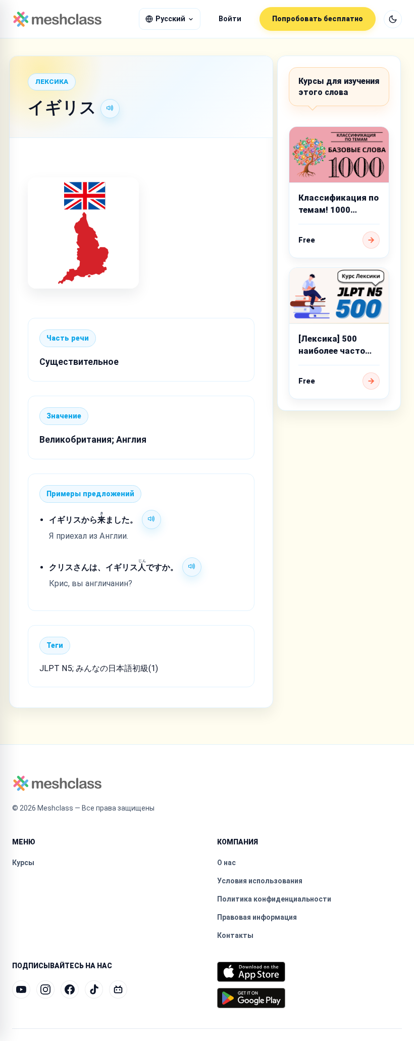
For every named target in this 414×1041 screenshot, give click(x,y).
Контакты (235, 935)
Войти (230, 19)
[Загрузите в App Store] (251, 972)
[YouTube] (21, 989)
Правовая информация (257, 917)
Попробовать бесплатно (317, 19)
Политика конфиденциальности (274, 899)
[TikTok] (94, 989)
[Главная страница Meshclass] (57, 19)
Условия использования (259, 881)
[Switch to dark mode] (393, 19)
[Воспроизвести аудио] (110, 108)
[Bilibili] (118, 989)
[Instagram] (45, 989)
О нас (226, 863)
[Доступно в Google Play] (251, 998)
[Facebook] (70, 989)
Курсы (23, 863)
